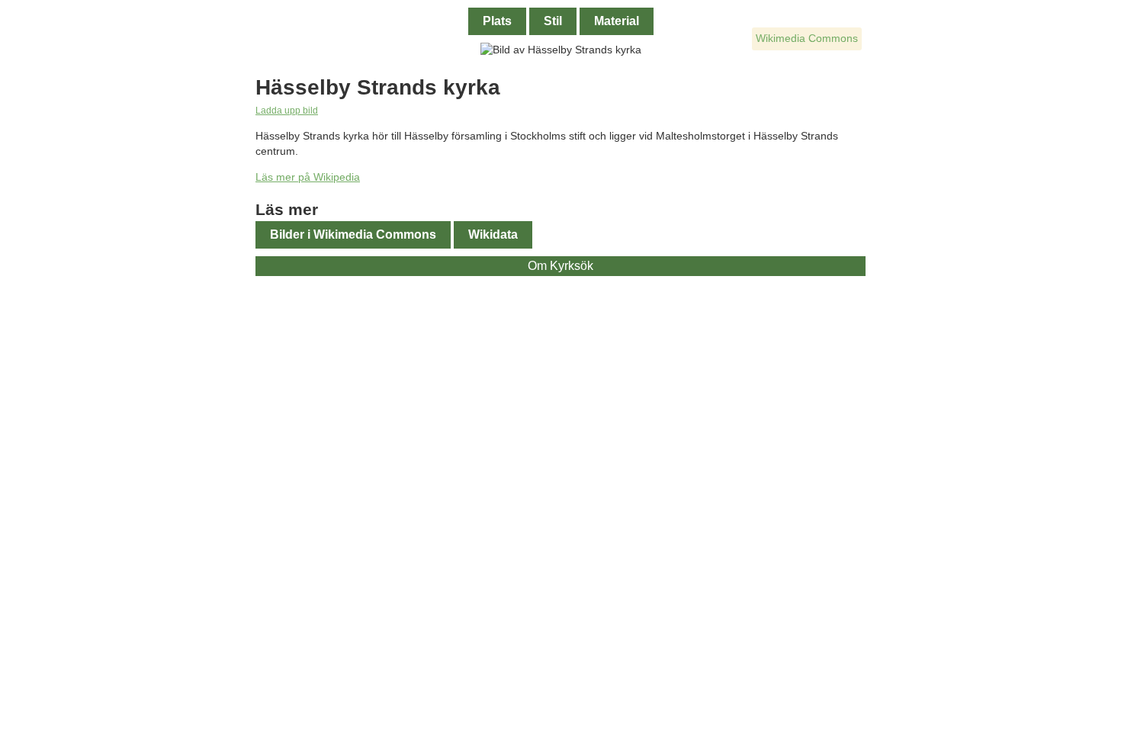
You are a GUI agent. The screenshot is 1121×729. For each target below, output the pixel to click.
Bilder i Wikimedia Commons (353, 234)
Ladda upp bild (286, 110)
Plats (497, 20)
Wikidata (493, 234)
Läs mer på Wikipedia (307, 177)
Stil (553, 20)
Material (616, 20)
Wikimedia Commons (807, 38)
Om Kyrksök (560, 265)
